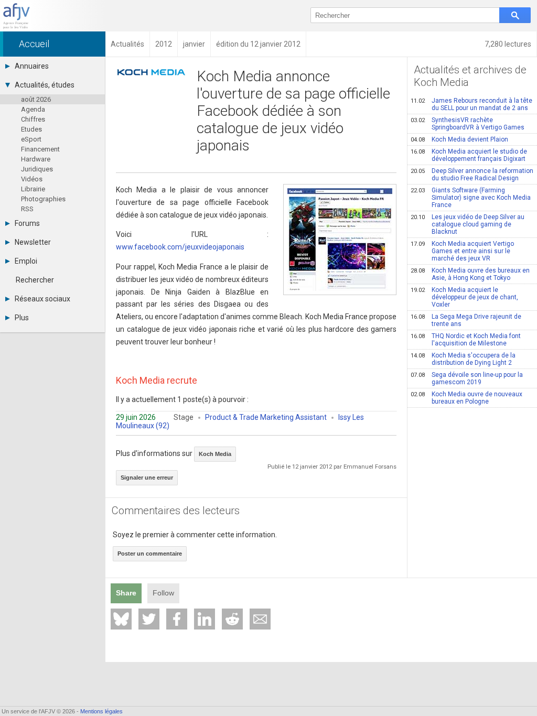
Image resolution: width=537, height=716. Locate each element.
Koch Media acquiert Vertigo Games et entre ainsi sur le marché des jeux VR (462, 251)
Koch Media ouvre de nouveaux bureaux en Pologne (466, 397)
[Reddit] (232, 619)
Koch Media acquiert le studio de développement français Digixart (469, 155)
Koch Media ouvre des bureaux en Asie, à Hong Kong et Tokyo (470, 274)
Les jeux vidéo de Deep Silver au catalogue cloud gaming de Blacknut (467, 224)
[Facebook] (176, 619)
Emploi (26, 261)
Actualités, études (44, 85)
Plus (22, 317)
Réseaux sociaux (42, 299)
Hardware (35, 159)
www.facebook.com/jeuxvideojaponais (180, 247)
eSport (31, 139)
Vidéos (31, 179)
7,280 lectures (508, 44)
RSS (27, 209)
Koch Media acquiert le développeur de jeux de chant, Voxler (464, 297)
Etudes (31, 129)
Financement (40, 149)
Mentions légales (101, 711)
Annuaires (32, 66)
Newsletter (33, 242)
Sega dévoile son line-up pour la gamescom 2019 (467, 378)
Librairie (33, 189)
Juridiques (37, 169)
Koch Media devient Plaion (459, 139)
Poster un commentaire (149, 553)
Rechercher (35, 280)
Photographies (43, 199)
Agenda (33, 109)
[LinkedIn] (204, 619)
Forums (27, 223)
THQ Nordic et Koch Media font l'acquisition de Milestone (466, 339)
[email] (260, 619)
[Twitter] (148, 619)
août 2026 (36, 99)
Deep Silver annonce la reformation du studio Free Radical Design (472, 174)
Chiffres (33, 119)
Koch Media (215, 454)
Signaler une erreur (147, 477)
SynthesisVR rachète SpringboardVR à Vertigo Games (467, 123)
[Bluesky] (121, 619)
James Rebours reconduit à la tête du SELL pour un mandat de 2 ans (471, 104)
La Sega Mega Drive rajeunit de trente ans (466, 320)
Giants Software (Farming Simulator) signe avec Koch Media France (471, 198)
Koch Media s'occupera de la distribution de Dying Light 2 (463, 359)
